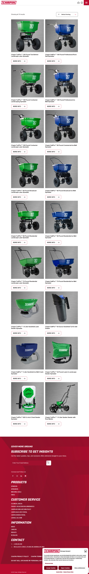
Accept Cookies (51, 568)
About (13, 526)
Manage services (49, 563)
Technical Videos (16, 503)
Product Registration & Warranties (22, 506)
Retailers (14, 535)
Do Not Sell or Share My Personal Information (30, 560)
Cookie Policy (59, 572)
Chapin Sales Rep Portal (19, 512)
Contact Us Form (16, 517)
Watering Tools (16, 491)
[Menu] (86, 2)
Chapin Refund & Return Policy (21, 509)
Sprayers (14, 486)
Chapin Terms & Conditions (41, 556)
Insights (14, 532)
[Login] (81, 3)
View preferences (79, 568)
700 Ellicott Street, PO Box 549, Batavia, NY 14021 (29, 546)
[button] (85, 551)
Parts (13, 494)
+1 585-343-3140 (18, 544)
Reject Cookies (65, 568)
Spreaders (14, 489)
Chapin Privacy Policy (68, 572)
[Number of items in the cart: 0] (78, 3)
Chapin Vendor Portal (18, 515)
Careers (14, 529)
